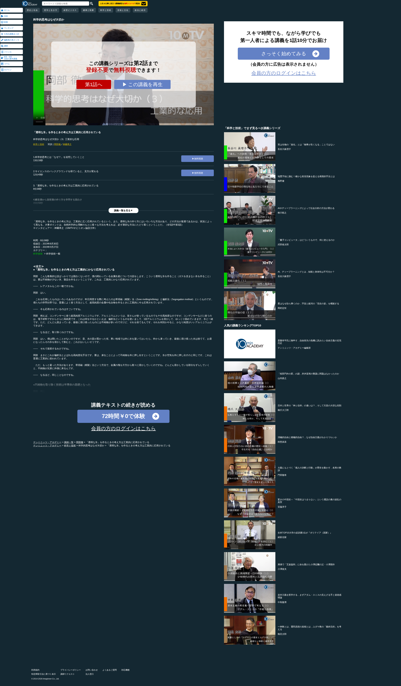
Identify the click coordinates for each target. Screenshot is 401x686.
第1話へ (93, 84)
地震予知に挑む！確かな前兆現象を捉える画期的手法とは (306, 176)
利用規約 (35, 670)
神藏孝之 (67, 144)
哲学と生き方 (50, 10)
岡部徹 (57, 144)
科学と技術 (105, 10)
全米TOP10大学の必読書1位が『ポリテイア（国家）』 (305, 532)
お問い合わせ (92, 670)
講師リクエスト (67, 674)
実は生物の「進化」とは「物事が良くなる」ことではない (306, 144)
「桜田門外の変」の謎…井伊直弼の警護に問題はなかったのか (308, 373)
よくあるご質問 (109, 670)
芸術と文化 (122, 10)
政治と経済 (140, 10)
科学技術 (38, 253)
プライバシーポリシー (70, 670)
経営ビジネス (70, 10)
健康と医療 (88, 10)
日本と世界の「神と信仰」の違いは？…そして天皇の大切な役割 (309, 405)
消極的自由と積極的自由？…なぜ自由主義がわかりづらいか (307, 437)
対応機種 (125, 670)
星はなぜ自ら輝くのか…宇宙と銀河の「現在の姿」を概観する (308, 303)
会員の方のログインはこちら (123, 428)
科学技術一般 (53, 253)
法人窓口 (90, 674)
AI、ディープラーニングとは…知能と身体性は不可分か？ (306, 271)
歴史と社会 (32, 10)
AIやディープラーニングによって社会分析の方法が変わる (306, 208)
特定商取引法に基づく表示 (43, 674)
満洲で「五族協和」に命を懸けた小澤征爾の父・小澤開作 (306, 564)
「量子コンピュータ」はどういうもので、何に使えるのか (306, 240)
